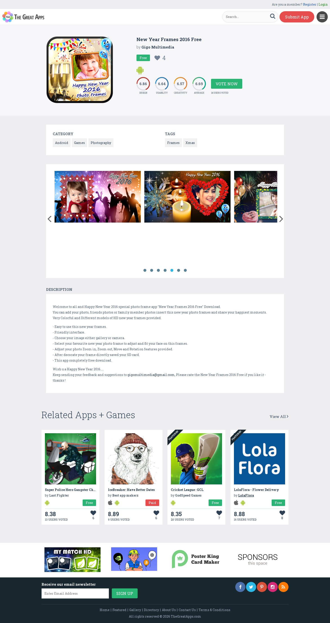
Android (61, 143)
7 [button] (185, 270)
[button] (49, 217)
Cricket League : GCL (187, 490)
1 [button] (145, 270)
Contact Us (187, 610)
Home (105, 610)
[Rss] (283, 587)
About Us (169, 610)
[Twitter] (251, 587)
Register (310, 4)
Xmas (190, 143)
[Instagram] (273, 587)
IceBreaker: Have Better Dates (131, 490)
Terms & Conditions (214, 610)
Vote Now (227, 83)
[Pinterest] (262, 587)
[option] (98, 197)
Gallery (135, 610)
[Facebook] (240, 587)
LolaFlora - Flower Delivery (256, 490)
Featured (119, 610)
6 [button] (178, 270)
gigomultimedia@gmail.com (151, 375)
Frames (173, 143)
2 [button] (151, 270)
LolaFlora (246, 495)
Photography (101, 143)
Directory (151, 610)
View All (278, 416)
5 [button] (171, 270)
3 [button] (158, 270)
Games (79, 143)
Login (323, 4)
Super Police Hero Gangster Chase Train (76, 490)
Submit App (297, 17)
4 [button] (165, 270)
